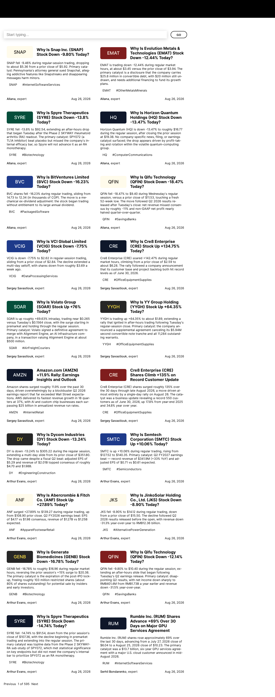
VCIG (12, 276)
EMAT (107, 90)
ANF (12, 530)
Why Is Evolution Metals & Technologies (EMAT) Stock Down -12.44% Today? (157, 53)
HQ (105, 155)
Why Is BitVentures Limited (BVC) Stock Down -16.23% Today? (63, 182)
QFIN (106, 219)
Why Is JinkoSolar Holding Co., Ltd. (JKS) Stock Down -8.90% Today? (155, 500)
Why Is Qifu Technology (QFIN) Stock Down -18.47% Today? (156, 182)
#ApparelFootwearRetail (37, 530)
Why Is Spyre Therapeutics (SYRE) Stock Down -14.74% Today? (63, 621)
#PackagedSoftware (34, 211)
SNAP (13, 84)
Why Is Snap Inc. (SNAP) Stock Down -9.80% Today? (63, 52)
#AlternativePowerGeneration (134, 530)
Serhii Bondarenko (113, 671)
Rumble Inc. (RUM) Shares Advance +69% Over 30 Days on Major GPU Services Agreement (155, 623)
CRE (106, 280)
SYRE (13, 155)
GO (179, 34)
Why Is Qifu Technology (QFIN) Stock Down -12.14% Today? (156, 557)
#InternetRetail (33, 412)
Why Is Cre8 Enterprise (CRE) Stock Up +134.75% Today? (155, 246)
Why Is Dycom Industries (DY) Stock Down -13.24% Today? (61, 439)
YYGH (107, 344)
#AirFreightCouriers (36, 348)
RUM (106, 663)
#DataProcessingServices (40, 276)
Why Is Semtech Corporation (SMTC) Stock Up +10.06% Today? (155, 439)
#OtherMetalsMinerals (131, 90)
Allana (11, 99)
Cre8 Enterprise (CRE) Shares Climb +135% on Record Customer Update (154, 375)
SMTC (107, 469)
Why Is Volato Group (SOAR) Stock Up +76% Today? (59, 307)
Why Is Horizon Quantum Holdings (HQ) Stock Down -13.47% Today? (156, 117)
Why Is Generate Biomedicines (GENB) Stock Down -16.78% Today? (63, 557)
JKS (105, 530)
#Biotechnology (33, 155)
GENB (13, 594)
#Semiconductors (129, 469)
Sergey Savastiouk (20, 288)
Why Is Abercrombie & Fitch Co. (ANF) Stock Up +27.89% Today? (63, 500)
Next (34, 684)
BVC (12, 211)
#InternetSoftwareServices (41, 84)
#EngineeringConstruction (37, 473)
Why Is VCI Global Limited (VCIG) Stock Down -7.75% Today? (62, 246)
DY (11, 473)
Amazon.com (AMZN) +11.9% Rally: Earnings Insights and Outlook (58, 375)
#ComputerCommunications (132, 155)
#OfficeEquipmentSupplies (133, 280)
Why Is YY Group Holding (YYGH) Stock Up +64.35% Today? (156, 307)
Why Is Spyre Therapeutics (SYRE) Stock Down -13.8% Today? (63, 117)
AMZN (13, 412)
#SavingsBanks (125, 219)
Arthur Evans (16, 481)
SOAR (13, 348)
